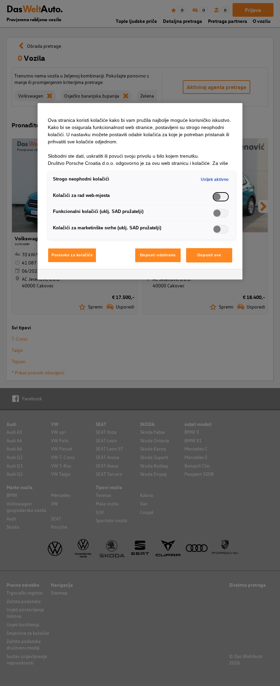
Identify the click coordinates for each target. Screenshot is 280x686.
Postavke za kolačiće (72, 255)
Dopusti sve (209, 255)
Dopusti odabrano (158, 255)
